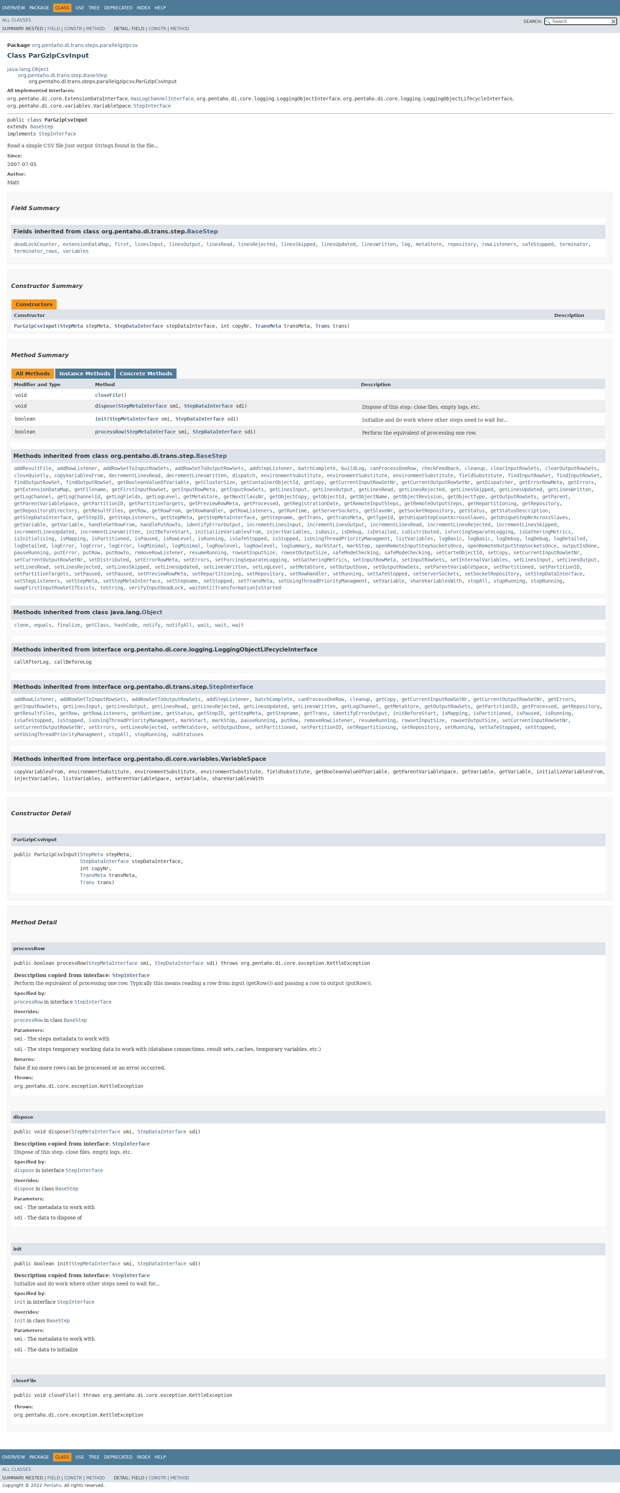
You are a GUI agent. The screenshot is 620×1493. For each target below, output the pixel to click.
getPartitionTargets (156, 503)
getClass (97, 625)
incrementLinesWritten (110, 532)
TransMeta (268, 326)
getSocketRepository (426, 510)
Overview (13, 7)
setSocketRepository (492, 574)
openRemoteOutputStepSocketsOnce (512, 546)
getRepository (540, 503)
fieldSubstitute (480, 475)
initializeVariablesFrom (228, 532)
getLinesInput (288, 489)
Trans (322, 326)
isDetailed (381, 532)
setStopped (217, 581)
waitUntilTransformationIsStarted (235, 588)
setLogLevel (268, 567)
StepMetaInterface (142, 406)
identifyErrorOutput (213, 524)
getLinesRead (375, 489)
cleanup (475, 468)
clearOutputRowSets (571, 468)
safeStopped (538, 244)
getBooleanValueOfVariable (153, 482)
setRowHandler (308, 574)
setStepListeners (37, 581)
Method (95, 28)
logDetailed (569, 538)
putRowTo (117, 552)
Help (160, 7)
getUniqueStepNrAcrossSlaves (529, 517)
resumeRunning (207, 552)
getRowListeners (250, 510)
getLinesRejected (422, 489)
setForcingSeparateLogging (251, 560)
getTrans (309, 517)
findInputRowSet (529, 475)
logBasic (450, 538)
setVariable (388, 581)
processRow (109, 432)
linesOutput (185, 244)
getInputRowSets (242, 489)
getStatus (472, 510)
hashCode (125, 625)
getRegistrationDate (311, 503)
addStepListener (270, 468)
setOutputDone (348, 567)
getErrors (581, 482)
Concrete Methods (146, 373)
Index (143, 7)
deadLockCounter (35, 244)
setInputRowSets (423, 560)
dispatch (243, 475)
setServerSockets (436, 574)
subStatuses (187, 734)
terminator (573, 244)
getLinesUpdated (520, 489)
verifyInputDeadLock (156, 588)
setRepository (265, 574)
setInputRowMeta (374, 560)
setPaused (87, 574)
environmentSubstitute (291, 475)
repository (461, 244)
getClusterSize (215, 482)
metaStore (429, 244)
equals (42, 625)
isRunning (211, 538)
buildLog (352, 468)
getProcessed (261, 503)
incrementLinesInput (273, 524)
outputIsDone (579, 546)
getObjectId (328, 496)
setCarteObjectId (459, 552)
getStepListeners (132, 517)
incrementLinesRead (396, 524)
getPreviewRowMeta (213, 503)
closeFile (108, 395)
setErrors (196, 560)
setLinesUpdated (176, 567)
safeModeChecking (356, 552)
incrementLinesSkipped (526, 524)
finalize (68, 625)
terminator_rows (35, 251)
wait (203, 625)
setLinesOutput (576, 560)
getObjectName (368, 496)
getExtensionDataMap (41, 489)
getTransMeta (344, 517)
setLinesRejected (77, 567)
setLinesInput (532, 560)
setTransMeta (255, 581)
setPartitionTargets (41, 574)
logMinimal (151, 546)
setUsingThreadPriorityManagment (322, 581)
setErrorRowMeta (156, 560)
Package (39, 7)
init (101, 419)
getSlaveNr (378, 510)
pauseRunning (31, 552)
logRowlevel (222, 546)
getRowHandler (205, 510)
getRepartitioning (492, 503)
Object (152, 612)
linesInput (149, 244)
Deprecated (118, 7)
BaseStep (41, 126)
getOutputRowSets (513, 496)
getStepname (276, 517)
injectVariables (288, 532)
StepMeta (71, 326)
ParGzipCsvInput (35, 326)
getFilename (90, 489)
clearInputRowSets (514, 468)
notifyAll (179, 625)
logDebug (507, 538)
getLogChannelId (78, 496)
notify (151, 625)
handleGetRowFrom (112, 524)
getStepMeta (176, 517)
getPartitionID (103, 503)
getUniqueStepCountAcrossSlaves (442, 517)
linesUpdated (338, 244)
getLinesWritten (569, 489)
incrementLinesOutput (335, 524)
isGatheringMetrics (545, 532)
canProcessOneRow (393, 468)
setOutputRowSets (396, 567)
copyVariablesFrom (78, 475)
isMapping (73, 538)
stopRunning (509, 581)
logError (62, 546)
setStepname (182, 581)
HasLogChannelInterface (162, 98)
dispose (105, 406)
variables (76, 251)
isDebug (351, 532)
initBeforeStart (167, 532)
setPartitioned (513, 567)
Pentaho (52, 1485)
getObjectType (466, 496)
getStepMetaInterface (226, 517)
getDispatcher (494, 482)
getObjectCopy (288, 496)
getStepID (90, 517)
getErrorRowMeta (540, 482)
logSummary (295, 546)
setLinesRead (31, 567)
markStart (328, 546)
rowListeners (499, 244)
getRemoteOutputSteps (433, 503)
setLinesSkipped (127, 567)
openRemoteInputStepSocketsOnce (419, 546)
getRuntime (292, 510)
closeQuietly (31, 475)
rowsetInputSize (253, 552)
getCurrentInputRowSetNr (363, 482)
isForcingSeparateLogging (479, 532)
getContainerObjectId (269, 482)
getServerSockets (335, 510)
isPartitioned (110, 538)
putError (65, 552)
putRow (91, 552)
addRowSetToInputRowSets (136, 468)
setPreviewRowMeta (161, 574)
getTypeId (380, 517)
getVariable (30, 524)
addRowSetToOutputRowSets (209, 468)
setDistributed (109, 560)
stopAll (478, 581)
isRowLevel (177, 538)
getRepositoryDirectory (45, 510)
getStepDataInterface (42, 517)
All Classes (16, 20)
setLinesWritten (224, 567)
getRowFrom (166, 510)
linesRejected (256, 244)
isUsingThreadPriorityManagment (347, 538)
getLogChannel (32, 496)
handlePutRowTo (160, 524)
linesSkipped (298, 244)
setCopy (498, 552)
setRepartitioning (216, 574)
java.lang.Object (27, 69)
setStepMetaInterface (131, 581)
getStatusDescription (519, 510)
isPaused (146, 538)
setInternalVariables (479, 560)
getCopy (314, 482)
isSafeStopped (248, 538)
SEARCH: (532, 21)
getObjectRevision (417, 496)
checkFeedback (440, 468)
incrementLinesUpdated (44, 532)
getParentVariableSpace (45, 503)
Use (79, 7)
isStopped (285, 538)
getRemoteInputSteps (371, 503)
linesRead (219, 244)
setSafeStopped (387, 574)
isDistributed (420, 532)
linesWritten (378, 244)
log (405, 244)
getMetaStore (200, 496)
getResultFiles (103, 510)
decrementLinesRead (134, 475)
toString (111, 588)
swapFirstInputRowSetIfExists (54, 588)
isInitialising (34, 538)
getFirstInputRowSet (139, 489)
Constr (73, 28)
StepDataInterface (138, 326)
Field (53, 28)
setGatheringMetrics (319, 560)
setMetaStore (307, 567)
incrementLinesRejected (458, 524)
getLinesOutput (333, 489)
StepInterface (152, 106)
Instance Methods (85, 373)
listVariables (414, 538)
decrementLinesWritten (196, 475)
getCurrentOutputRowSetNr (435, 482)
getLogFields (123, 496)
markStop (358, 546)
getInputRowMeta (193, 489)
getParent (555, 496)
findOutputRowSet (37, 482)
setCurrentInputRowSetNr (546, 552)
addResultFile (32, 468)
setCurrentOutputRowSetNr (48, 560)
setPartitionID (559, 567)
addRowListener (77, 468)
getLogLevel (162, 496)
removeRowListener (159, 552)
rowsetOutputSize (304, 552)
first (121, 244)
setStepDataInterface (553, 574)
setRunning (347, 574)
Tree (94, 7)
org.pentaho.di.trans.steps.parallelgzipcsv (85, 45)
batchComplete (316, 468)
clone (21, 625)
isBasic (325, 532)
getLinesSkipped (471, 489)
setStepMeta (81, 581)
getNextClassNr (244, 496)
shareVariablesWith (436, 581)
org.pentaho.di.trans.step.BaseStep (62, 75)
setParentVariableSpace (456, 567)
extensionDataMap (86, 244)
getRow (137, 510)
